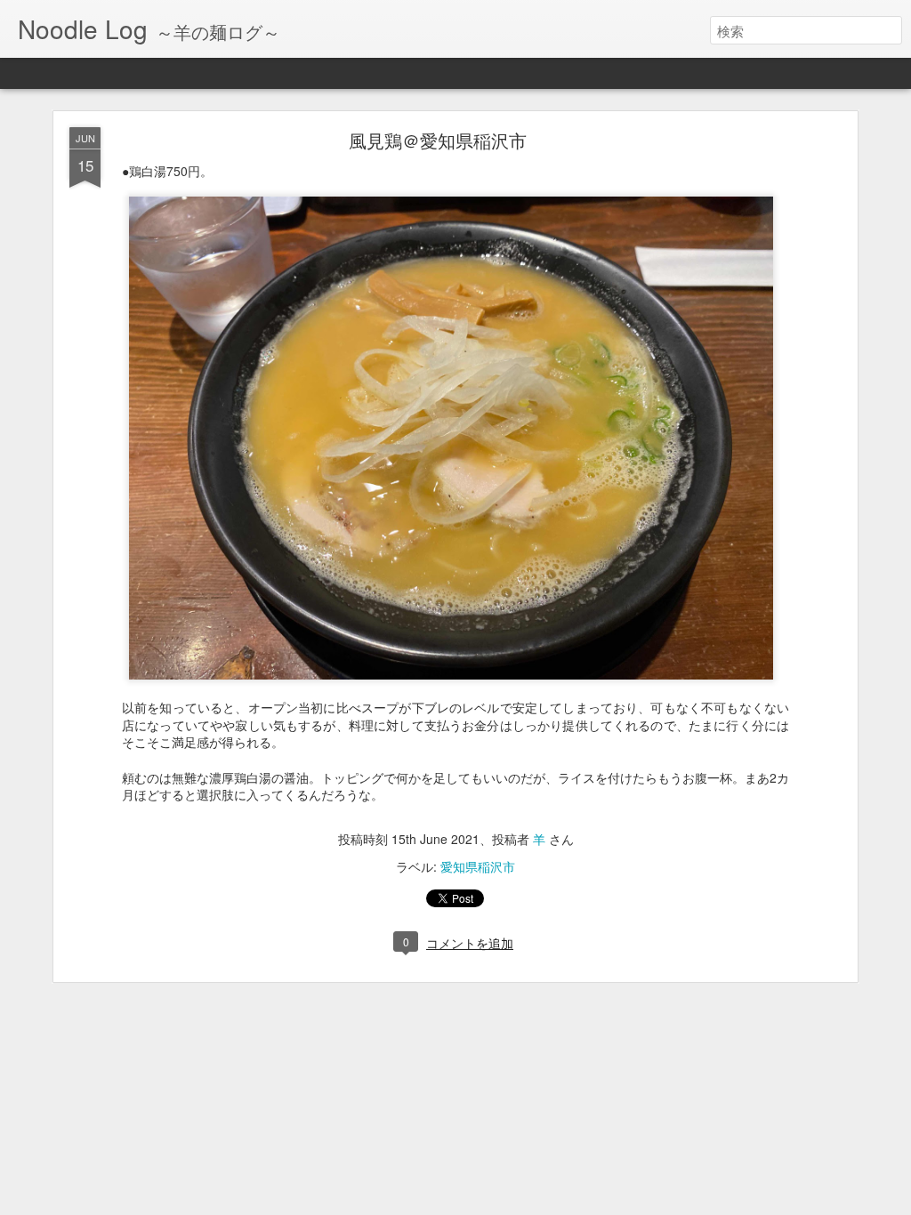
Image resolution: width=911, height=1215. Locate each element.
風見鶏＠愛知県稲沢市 (438, 140)
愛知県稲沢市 (477, 866)
